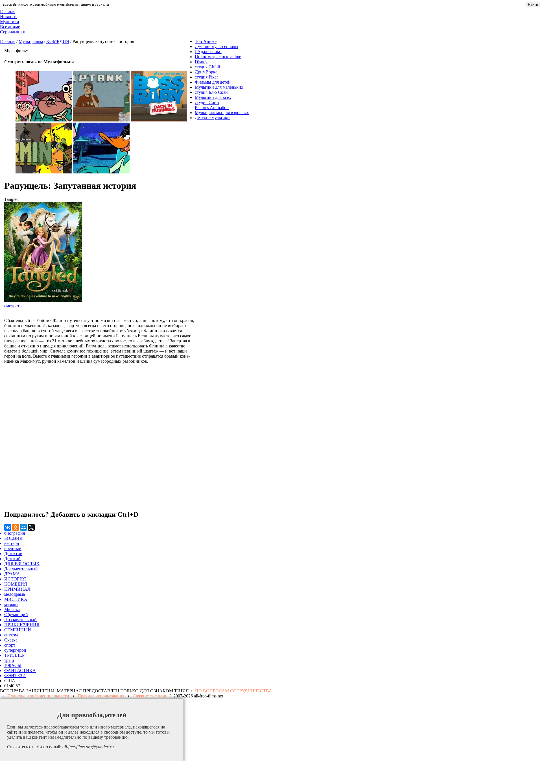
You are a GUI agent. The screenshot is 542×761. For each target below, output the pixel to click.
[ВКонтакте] (7, 527)
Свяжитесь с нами (150, 695)
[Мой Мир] (23, 527)
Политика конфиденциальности (38, 695)
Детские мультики (212, 117)
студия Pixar (206, 77)
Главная (7, 41)
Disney (201, 61)
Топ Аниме (206, 41)
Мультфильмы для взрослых (222, 112)
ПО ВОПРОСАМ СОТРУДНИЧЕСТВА (233, 690)
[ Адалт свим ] (208, 51)
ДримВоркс (206, 71)
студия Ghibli (207, 66)
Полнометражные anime (218, 56)
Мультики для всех (213, 97)
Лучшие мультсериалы (216, 46)
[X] (31, 527)
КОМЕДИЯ (57, 41)
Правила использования (101, 695)
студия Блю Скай (211, 92)
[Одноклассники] (15, 527)
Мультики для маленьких (219, 87)
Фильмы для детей (213, 82)
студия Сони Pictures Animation (212, 105)
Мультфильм (31, 41)
